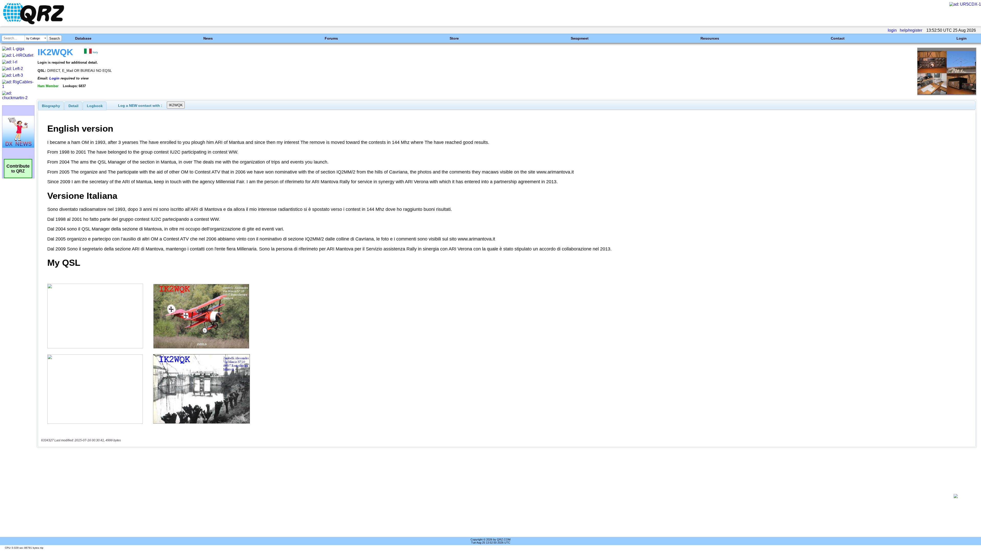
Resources (709, 38)
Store (454, 38)
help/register (911, 30)
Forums (331, 38)
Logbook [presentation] (95, 106)
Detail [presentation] (73, 106)
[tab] (51, 105)
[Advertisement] (490, 496)
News (208, 38)
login (892, 30)
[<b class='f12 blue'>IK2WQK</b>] (946, 94)
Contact (838, 38)
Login (961, 38)
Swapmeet (580, 38)
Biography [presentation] (51, 106)
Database (83, 38)
